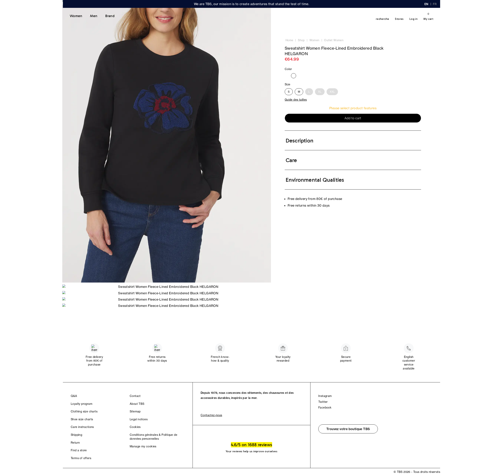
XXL (332, 91)
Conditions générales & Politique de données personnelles (153, 436)
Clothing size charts (84, 411)
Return (75, 442)
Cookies (135, 427)
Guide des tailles (296, 99)
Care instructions (82, 427)
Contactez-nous (211, 415)
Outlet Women (333, 40)
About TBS (137, 404)
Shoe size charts (82, 419)
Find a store (79, 450)
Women (76, 16)
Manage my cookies (143, 446)
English (426, 4)
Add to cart (352, 118)
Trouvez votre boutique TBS (348, 429)
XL (319, 91)
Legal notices (139, 419)
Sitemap (135, 411)
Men (93, 16)
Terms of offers (81, 458)
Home (289, 40)
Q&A (74, 396)
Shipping (76, 435)
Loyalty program (81, 404)
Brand (110, 16)
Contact (135, 396)
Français (435, 4)
